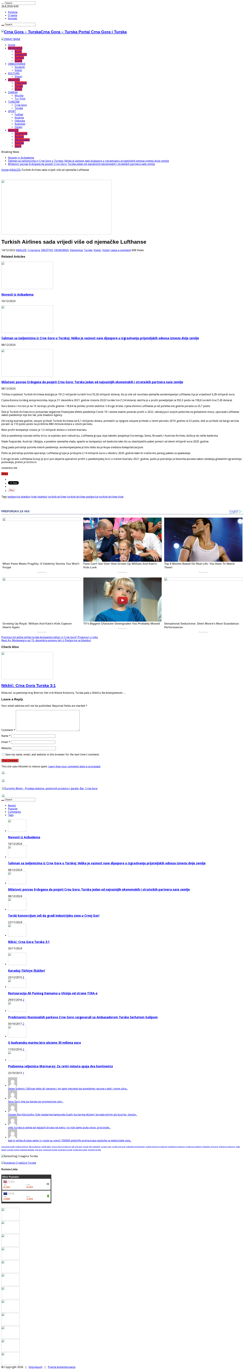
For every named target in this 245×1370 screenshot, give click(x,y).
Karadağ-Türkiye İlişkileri (26, 970)
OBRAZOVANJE (17, 64)
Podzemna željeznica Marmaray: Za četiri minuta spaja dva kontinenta (60, 1066)
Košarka (19, 117)
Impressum (35, 1367)
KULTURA (14, 73)
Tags (11, 815)
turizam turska (13, 1150)
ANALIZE (13, 130)
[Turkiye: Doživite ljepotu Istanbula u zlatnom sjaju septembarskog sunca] (10, 1337)
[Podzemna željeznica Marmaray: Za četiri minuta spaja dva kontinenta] (17, 1059)
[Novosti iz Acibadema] (10, 1219)
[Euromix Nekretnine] (49, 788)
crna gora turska (8, 1147)
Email (5, 742)
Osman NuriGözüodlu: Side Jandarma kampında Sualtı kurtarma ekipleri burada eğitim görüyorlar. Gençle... (72, 1114)
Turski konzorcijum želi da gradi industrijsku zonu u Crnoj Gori (53, 915)
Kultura (19, 136)
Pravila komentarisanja (61, 1367)
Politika (19, 143)
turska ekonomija (80, 1150)
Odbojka (20, 120)
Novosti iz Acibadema (21, 157)
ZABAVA (13, 92)
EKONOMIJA (15, 48)
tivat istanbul (39, 496)
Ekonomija (21, 133)
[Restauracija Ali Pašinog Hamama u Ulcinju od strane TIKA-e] (17, 986)
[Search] (2, 3)
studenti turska (94, 1150)
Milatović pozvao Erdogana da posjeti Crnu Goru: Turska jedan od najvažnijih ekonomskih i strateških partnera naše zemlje (81, 164)
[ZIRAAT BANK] (10, 39)
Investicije (21, 54)
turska (85, 1147)
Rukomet (20, 124)
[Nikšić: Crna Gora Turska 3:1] (10, 1272)
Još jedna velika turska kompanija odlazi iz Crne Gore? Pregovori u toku (49, 637)
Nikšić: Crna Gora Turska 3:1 (28, 685)
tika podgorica (34, 1147)
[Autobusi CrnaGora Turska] (18, 1162)
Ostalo (18, 127)
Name (5, 735)
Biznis (18, 51)
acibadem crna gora (210, 1147)
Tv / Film (20, 98)
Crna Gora (21, 82)
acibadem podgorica (176, 1147)
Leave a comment (120, 250)
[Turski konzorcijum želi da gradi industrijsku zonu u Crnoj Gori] (10, 1258)
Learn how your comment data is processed (74, 766)
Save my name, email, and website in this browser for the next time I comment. (52, 754)
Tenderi (19, 57)
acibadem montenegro (135, 1147)
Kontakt (12, 18)
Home (11, 45)
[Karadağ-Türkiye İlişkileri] (17, 964)
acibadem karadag (27, 1150)
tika (90, 1147)
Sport (18, 146)
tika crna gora (76, 1147)
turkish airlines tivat (111, 496)
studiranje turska (65, 1150)
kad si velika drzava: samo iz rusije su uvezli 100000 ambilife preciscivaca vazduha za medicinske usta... (70, 1140)
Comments (14, 811)
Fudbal (19, 114)
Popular (13, 808)
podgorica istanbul (19, 496)
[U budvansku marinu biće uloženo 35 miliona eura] (17, 1036)
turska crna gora (119, 1147)
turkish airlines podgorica (82, 496)
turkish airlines (57, 496)
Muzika (19, 95)
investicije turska (50, 1150)
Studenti (20, 67)
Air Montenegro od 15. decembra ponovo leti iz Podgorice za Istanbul (46, 640)
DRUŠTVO (14, 79)
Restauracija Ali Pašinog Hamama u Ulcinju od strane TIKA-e (53, 993)
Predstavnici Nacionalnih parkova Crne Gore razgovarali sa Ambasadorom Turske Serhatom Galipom (83, 1017)
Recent (12, 805)
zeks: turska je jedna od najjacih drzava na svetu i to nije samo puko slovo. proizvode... (59, 1127)
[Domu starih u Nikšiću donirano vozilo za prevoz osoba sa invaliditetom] (10, 1364)
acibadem (96, 1147)
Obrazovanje (22, 139)
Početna (12, 12)
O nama (12, 15)
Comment (8, 730)
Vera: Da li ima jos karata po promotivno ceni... (35, 1101)
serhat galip (46, 1147)
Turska (19, 86)
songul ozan (106, 1147)
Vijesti (18, 60)
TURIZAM (14, 101)
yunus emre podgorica (61, 1147)
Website (6, 748)
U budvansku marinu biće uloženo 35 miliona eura (44, 1043)
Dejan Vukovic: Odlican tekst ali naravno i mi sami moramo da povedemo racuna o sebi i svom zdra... (68, 1088)
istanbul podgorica (227, 1147)
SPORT (12, 111)
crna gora (38, 1150)
